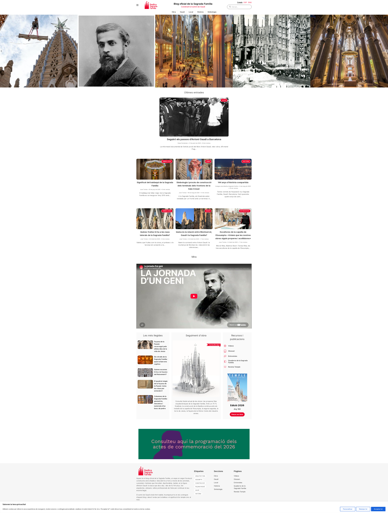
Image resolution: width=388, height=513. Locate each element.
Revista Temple (234, 367)
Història (200, 12)
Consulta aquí (214, 345)
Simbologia (212, 12)
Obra (174, 12)
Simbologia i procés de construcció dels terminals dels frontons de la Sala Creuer (194, 185)
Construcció (200, 483)
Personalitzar (347, 509)
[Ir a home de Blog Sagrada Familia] (151, 5)
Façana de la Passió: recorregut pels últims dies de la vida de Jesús (160, 346)
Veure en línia (237, 414)
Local (191, 12)
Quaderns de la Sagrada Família (238, 361)
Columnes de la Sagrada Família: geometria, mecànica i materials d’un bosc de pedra (160, 402)
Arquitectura (200, 476)
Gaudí (182, 12)
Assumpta (198, 479)
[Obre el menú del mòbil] (137, 5)
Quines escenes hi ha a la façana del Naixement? (160, 371)
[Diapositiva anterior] (1, 51)
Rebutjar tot (363, 509)
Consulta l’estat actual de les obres (188, 401)
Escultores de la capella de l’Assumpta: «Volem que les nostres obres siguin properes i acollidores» (233, 235)
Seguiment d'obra (196, 335)
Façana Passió (200, 486)
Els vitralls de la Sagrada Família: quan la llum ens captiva (160, 360)
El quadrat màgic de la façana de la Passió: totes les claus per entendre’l (161, 386)
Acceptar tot (378, 509)
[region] (194, 507)
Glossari (231, 351)
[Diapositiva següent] (386, 51)
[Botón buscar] (230, 7)
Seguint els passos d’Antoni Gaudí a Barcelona (194, 139)
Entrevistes (244, 211)
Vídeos (231, 346)
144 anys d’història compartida (233, 182)
